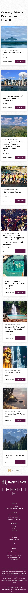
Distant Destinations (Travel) (11, 50)
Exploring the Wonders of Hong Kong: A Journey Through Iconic (12, 98)
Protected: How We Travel (15, 414)
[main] (14, 238)
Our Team (14, 537)
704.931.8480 (14, 506)
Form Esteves (8, 61)
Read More (20, 61)
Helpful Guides (14, 559)
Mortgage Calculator (14, 557)
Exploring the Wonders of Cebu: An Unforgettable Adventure (15, 329)
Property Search (14, 551)
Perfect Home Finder (14, 553)
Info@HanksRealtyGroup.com (14, 508)
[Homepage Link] (7, 2)
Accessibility (17, 589)
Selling (14, 528)
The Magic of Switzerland (14, 455)
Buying (14, 526)
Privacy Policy (10, 589)
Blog (14, 541)
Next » (17, 470)
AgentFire (18, 591)
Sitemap (23, 589)
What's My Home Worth (14, 555)
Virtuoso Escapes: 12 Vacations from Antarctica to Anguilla (15, 284)
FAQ (14, 543)
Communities (14, 530)
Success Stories (14, 539)
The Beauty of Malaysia (13, 373)
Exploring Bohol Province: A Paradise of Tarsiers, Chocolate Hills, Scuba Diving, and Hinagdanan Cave (13, 146)
